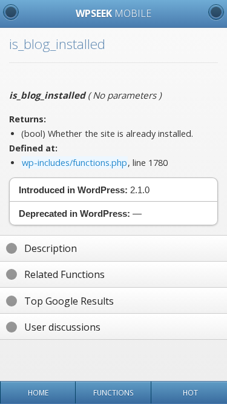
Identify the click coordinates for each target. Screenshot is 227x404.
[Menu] (11, 12)
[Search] (216, 12)
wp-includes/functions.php (74, 162)
